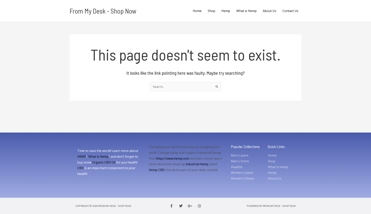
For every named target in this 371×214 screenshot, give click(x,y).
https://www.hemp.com (172, 158)
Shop (211, 11)
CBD (80, 168)
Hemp (225, 11)
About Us (269, 11)
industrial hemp (197, 164)
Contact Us (290, 11)
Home (197, 11)
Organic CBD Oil (103, 162)
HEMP (81, 156)
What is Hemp (246, 11)
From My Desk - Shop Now (103, 11)
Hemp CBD (157, 170)
